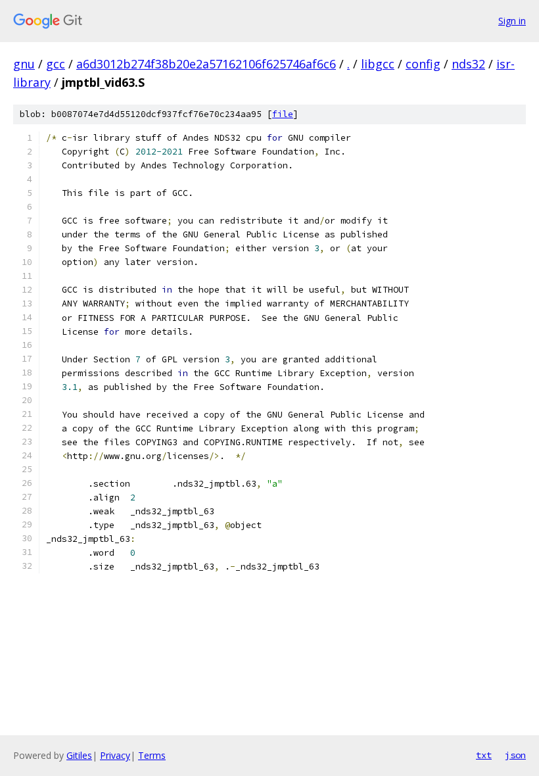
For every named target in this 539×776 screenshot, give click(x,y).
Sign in (512, 20)
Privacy (115, 755)
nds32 (468, 64)
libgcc (377, 64)
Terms (152, 755)
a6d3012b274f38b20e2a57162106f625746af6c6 (206, 64)
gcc (55, 64)
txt (484, 755)
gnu (24, 64)
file (282, 114)
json (515, 755)
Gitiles (79, 755)
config (423, 64)
